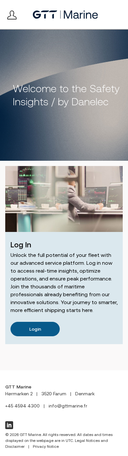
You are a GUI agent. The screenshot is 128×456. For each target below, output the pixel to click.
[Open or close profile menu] (12, 14)
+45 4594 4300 (22, 405)
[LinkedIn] (9, 425)
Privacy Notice (46, 446)
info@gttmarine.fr (68, 405)
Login (35, 329)
